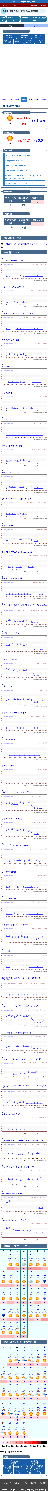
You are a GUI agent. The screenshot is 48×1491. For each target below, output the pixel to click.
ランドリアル (14, 1483)
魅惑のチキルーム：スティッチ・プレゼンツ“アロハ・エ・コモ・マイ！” (23, 979)
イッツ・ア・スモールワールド (14, 287)
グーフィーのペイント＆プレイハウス (16, 499)
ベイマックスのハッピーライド (14, 1220)
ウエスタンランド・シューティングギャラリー (20, 313)
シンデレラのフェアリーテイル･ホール (17, 552)
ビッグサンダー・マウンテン (13, 819)
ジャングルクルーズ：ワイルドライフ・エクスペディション (24, 1087)
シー (36, 25)
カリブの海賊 (7, 393)
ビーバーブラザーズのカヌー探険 (15, 845)
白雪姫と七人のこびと (10, 525)
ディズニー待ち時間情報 (24, 1)
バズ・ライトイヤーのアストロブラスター (18, 792)
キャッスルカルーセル (10, 472)
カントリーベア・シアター (12, 419)
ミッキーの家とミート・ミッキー (15, 925)
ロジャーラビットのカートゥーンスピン (17, 1033)
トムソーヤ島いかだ (9, 739)
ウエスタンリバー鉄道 (10, 340)
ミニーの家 (6, 951)
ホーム (5, 5)
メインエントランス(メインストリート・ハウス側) (21, 1059)
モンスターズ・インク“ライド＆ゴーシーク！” (20, 1006)
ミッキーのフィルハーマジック (14, 898)
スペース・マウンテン (10, 660)
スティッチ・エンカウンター (13, 1114)
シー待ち (24, 5)
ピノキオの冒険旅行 (9, 872)
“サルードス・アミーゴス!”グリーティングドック (26, 245)
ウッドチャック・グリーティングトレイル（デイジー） (23, 1140)
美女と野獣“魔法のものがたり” (14, 1193)
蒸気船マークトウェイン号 (12, 578)
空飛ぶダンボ (7, 686)
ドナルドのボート (9, 766)
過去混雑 (43, 5)
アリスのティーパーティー (12, 260)
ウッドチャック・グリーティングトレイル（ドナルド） (23, 1167)
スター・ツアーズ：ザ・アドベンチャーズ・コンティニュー (24, 606)
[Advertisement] (24, 72)
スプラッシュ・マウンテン (12, 633)
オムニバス (6, 366)
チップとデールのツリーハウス (14, 713)
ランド (12, 25)
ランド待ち (14, 5)
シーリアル (24, 1483)
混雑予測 (34, 5)
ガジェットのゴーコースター (13, 446)
